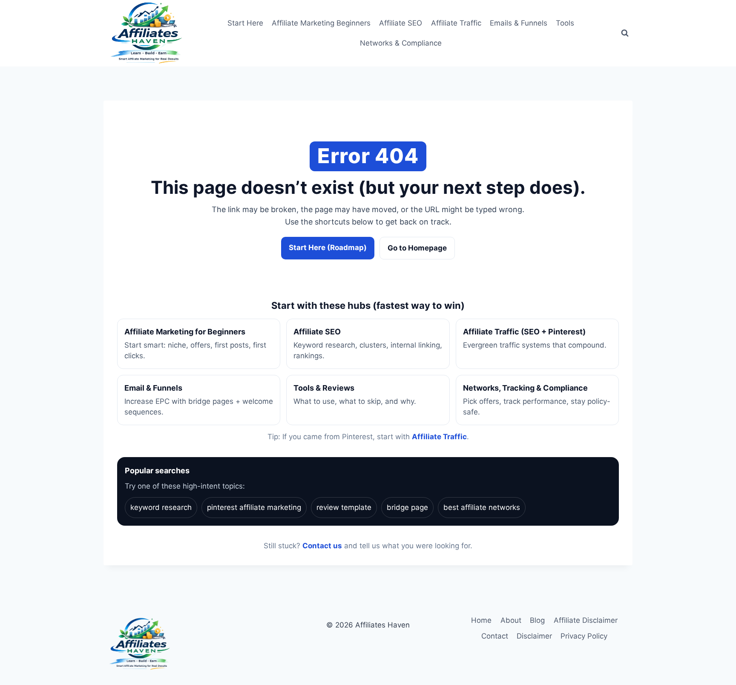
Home (481, 620)
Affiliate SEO (400, 23)
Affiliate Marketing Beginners (321, 23)
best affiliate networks (481, 507)
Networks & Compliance (401, 43)
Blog (537, 620)
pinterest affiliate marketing (254, 507)
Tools (565, 23)
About (510, 620)
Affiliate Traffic (456, 23)
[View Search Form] (624, 33)
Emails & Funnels (518, 23)
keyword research (161, 507)
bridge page (407, 507)
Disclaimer (534, 636)
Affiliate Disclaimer (586, 620)
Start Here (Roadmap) (328, 247)
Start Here (245, 23)
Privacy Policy (584, 636)
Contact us (322, 545)
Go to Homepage (417, 248)
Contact (494, 636)
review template (343, 507)
